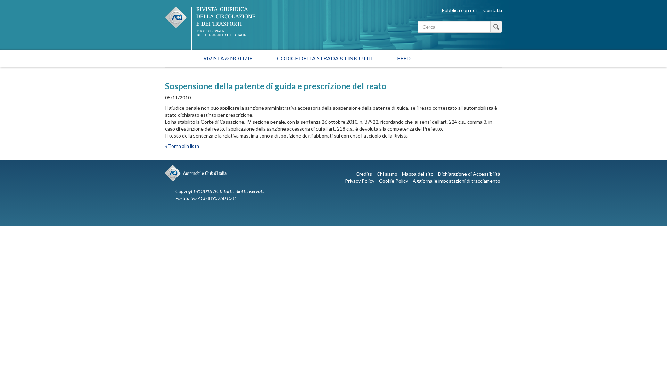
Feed (404, 58)
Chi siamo (387, 174)
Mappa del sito (418, 174)
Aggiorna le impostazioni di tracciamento (456, 181)
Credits (364, 174)
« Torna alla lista (182, 146)
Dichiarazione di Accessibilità (469, 174)
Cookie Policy (393, 181)
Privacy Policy (359, 181)
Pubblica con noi (459, 10)
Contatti (492, 10)
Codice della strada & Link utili (325, 58)
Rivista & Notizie (228, 58)
